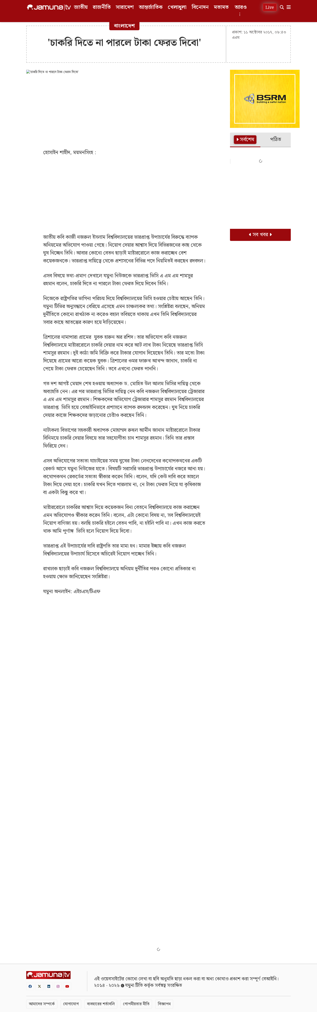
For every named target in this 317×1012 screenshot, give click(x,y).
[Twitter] (39, 986)
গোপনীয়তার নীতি (136, 1004)
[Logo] (49, 7)
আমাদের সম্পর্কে (42, 1004)
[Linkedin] (49, 986)
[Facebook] (30, 986)
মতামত (221, 7)
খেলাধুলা (177, 7)
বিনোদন (200, 7)
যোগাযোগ (71, 1004)
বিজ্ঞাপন (164, 1004)
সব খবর (260, 235)
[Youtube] (67, 986)
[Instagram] (58, 986)
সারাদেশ (125, 7)
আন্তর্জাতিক (151, 7)
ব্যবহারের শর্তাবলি (101, 1004)
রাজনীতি (102, 7)
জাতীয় (81, 7)
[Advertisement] (124, 111)
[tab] (245, 140)
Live (269, 7)
